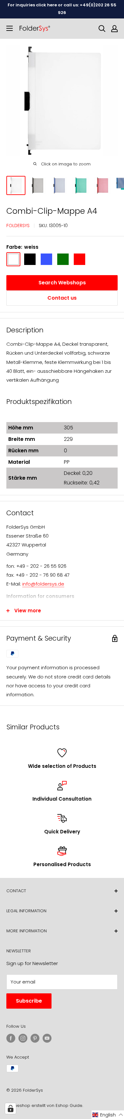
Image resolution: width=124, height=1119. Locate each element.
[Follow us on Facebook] (10, 1038)
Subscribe (29, 1000)
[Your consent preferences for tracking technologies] (10, 1108)
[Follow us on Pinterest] (35, 1038)
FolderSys (18, 225)
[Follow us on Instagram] (22, 1038)
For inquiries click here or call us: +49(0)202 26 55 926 (62, 9)
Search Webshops (62, 282)
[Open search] (102, 28)
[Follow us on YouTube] (47, 1038)
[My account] (114, 28)
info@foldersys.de (43, 583)
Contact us (62, 298)
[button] (108, 1114)
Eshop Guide (69, 1105)
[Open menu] (9, 28)
